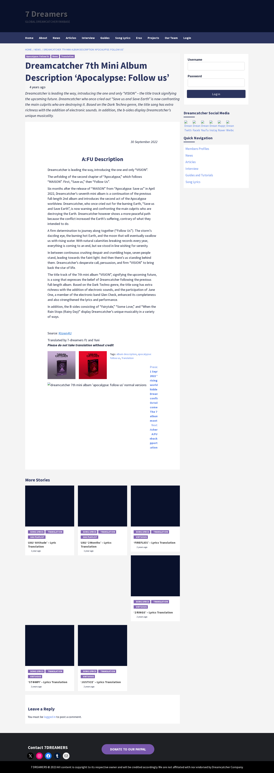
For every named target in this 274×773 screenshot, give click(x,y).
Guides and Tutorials (199, 175)
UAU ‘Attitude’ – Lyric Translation (42, 544)
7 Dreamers (46, 14)
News (56, 38)
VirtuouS (141, 537)
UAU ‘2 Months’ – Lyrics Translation (96, 544)
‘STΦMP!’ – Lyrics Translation (47, 682)
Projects (153, 38)
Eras (139, 38)
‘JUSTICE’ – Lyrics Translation (101, 682)
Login (187, 38)
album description (126, 354)
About (43, 38)
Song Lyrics (122, 38)
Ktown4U (65, 333)
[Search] (246, 37)
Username (195, 59)
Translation (67, 56)
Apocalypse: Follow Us (37, 56)
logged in (50, 717)
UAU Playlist (37, 537)
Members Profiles (197, 149)
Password (195, 76)
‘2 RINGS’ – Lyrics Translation (153, 612)
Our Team (171, 38)
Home (29, 38)
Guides (105, 38)
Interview (88, 38)
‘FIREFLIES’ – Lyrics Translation (154, 542)
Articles (71, 38)
